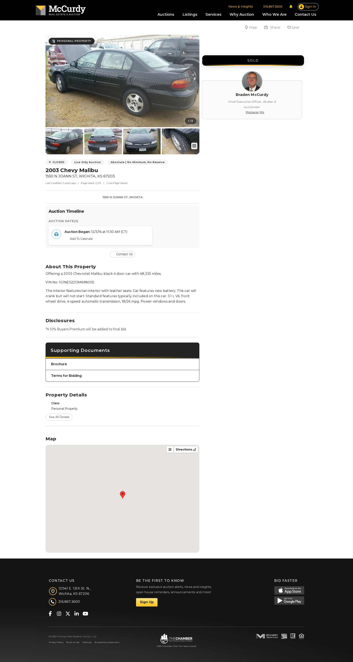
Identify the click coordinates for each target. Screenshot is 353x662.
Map (253, 27)
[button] (122, 254)
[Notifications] (290, 6)
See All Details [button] (59, 417)
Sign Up (147, 602)
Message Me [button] (255, 112)
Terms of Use (72, 642)
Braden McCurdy (252, 94)
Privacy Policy (56, 642)
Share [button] (274, 27)
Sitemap (87, 642)
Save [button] (295, 27)
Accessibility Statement (107, 642)
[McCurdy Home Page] (61, 9)
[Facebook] (50, 613)
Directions (184, 449)
